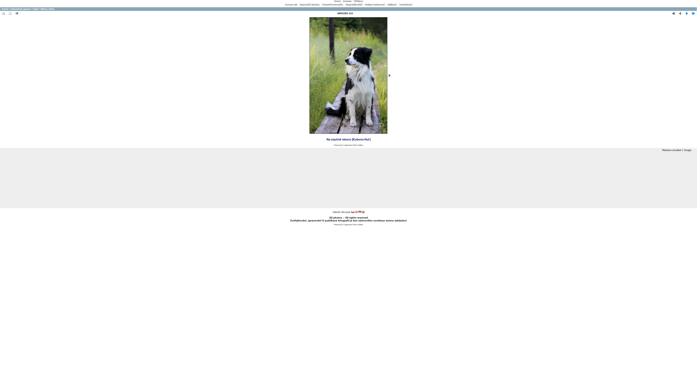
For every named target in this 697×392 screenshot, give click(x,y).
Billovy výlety (48, 9)
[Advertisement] (348, 180)
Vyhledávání (405, 4)
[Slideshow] (17, 13)
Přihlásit (358, 1)
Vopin (35, 9)
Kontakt (347, 1)
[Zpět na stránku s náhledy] (3, 13)
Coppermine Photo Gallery (353, 145)
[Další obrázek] (687, 13)
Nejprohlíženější (354, 4)
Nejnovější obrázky (310, 4)
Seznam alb (291, 4)
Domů (337, 1)
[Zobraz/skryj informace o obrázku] (10, 13)
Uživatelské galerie (20, 9)
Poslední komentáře (332, 4)
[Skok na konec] (693, 13)
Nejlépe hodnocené (375, 4)
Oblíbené (392, 4)
